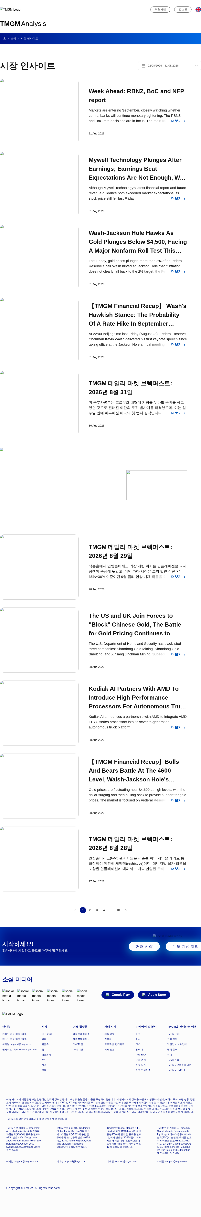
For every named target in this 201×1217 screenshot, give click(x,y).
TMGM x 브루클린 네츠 (179, 1065)
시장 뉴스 (141, 1065)
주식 (44, 1059)
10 (118, 910)
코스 (138, 1044)
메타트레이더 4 (81, 1034)
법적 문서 (172, 1049)
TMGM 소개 (173, 1034)
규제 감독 (172, 1039)
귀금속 (45, 1044)
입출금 (107, 1039)
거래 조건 (109, 1049)
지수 (44, 1065)
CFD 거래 (47, 1034)
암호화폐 (46, 1054)
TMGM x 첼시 (174, 1059)
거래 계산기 (79, 1049)
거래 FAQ (141, 1054)
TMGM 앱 (78, 1044)
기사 (138, 1039)
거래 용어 (141, 1059)
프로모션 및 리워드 (114, 1044)
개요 (138, 1034)
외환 (44, 1039)
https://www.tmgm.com (25, 1049)
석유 (44, 1070)
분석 (13, 38)
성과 (169, 1054)
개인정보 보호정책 (177, 1044)
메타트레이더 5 (81, 1039)
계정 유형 (109, 1034)
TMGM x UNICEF (176, 1070)
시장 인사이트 (143, 1070)
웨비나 (139, 1049)
